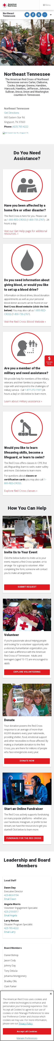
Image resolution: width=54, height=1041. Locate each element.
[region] (27, 1016)
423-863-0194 (11, 895)
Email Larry (9, 931)
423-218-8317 (11, 911)
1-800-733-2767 (36, 219)
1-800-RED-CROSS (16, 219)
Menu (48, 5)
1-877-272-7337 (33, 390)
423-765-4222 (11, 928)
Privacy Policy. (26, 1023)
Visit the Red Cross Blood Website (24, 321)
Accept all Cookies (27, 1031)
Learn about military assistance (22, 401)
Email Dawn (10, 899)
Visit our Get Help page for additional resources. (25, 232)
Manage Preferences (27, 1038)
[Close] (51, 994)
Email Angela (10, 915)
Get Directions (11, 112)
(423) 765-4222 (20, 126)
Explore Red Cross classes (19, 490)
